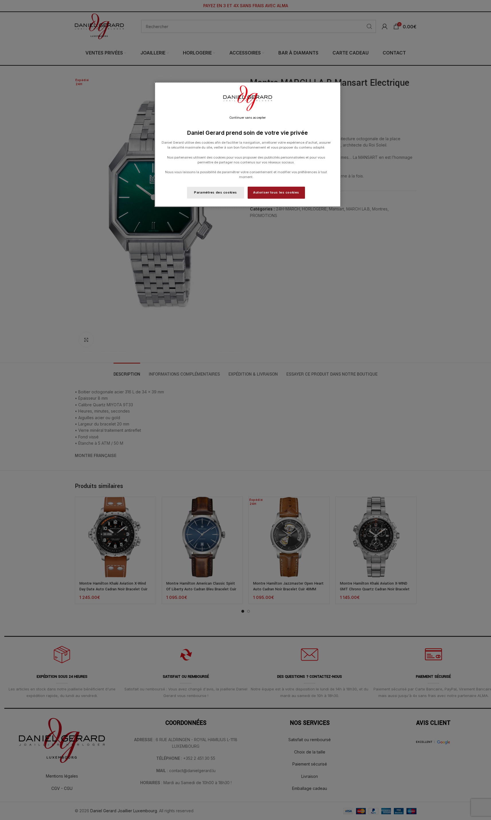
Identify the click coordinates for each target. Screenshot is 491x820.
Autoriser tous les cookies (276, 192)
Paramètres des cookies (215, 192)
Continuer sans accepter (247, 118)
